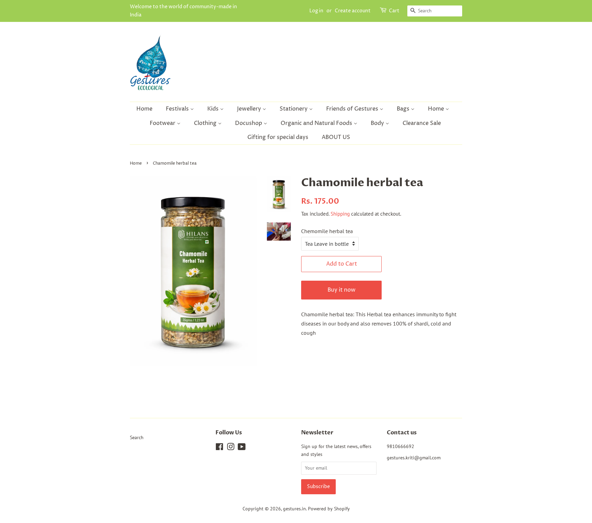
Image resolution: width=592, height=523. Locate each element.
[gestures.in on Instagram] (230, 448)
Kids (213, 109)
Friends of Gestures (353, 109)
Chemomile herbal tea (327, 231)
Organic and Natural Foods (317, 123)
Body (378, 123)
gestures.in (294, 509)
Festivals (178, 109)
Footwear (163, 123)
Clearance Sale (422, 123)
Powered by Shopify (329, 509)
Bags (404, 109)
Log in (316, 11)
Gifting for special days (277, 137)
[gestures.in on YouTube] (242, 448)
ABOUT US (336, 137)
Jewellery (249, 109)
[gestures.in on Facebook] (219, 448)
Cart (394, 11)
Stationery (294, 109)
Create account (353, 11)
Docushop (249, 123)
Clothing (206, 123)
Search (137, 437)
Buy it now (342, 290)
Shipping (340, 214)
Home (144, 109)
